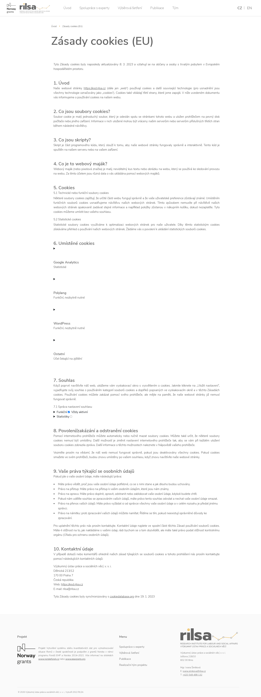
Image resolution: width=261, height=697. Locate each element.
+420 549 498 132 (192, 674)
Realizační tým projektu (133, 665)
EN (249, 8)
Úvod (67, 8)
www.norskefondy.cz (48, 659)
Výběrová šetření (130, 8)
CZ (239, 8)
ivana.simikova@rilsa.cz (194, 671)
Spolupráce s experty (94, 8)
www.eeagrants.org (75, 659)
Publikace (157, 8)
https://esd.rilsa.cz (95, 88)
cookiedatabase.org (122, 597)
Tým (175, 8)
